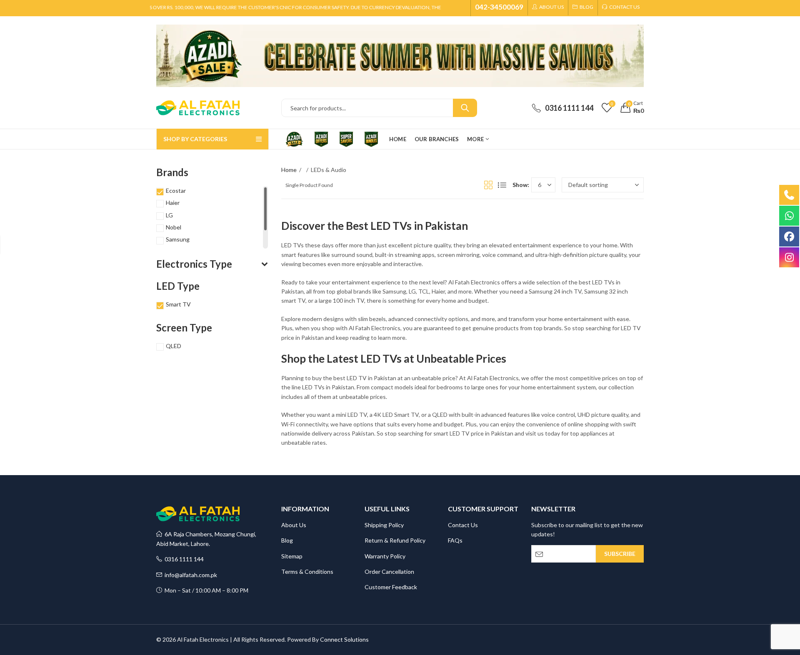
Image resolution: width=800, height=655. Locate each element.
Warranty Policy (385, 556)
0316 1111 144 (183, 559)
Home (289, 169)
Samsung (178, 239)
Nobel (173, 227)
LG (169, 215)
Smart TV (178, 304)
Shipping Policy (384, 524)
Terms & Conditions (307, 571)
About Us (293, 524)
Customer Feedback (391, 586)
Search (465, 108)
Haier (173, 202)
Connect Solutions (344, 639)
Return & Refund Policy (395, 540)
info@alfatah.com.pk (189, 574)
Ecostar (176, 190)
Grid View (488, 185)
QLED (173, 345)
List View (502, 185)
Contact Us (463, 524)
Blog (287, 540)
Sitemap (291, 556)
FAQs (455, 540)
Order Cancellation (389, 571)
